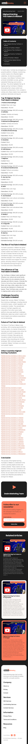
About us (6, 686)
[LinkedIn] (14, 735)
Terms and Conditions (9, 719)
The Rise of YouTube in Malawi (12, 47)
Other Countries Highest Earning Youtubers (12, 60)
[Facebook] (12, 735)
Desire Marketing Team (14, 493)
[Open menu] (24, 2)
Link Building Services (9, 704)
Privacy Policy (7, 716)
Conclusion (7, 64)
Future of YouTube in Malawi (11, 57)
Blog (4, 727)
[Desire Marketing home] (8, 3)
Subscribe (14, 524)
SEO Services (7, 701)
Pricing (5, 689)
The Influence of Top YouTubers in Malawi (12, 50)
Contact (5, 693)
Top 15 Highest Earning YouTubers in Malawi (13, 44)
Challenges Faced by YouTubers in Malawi (13, 54)
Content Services (8, 708)
